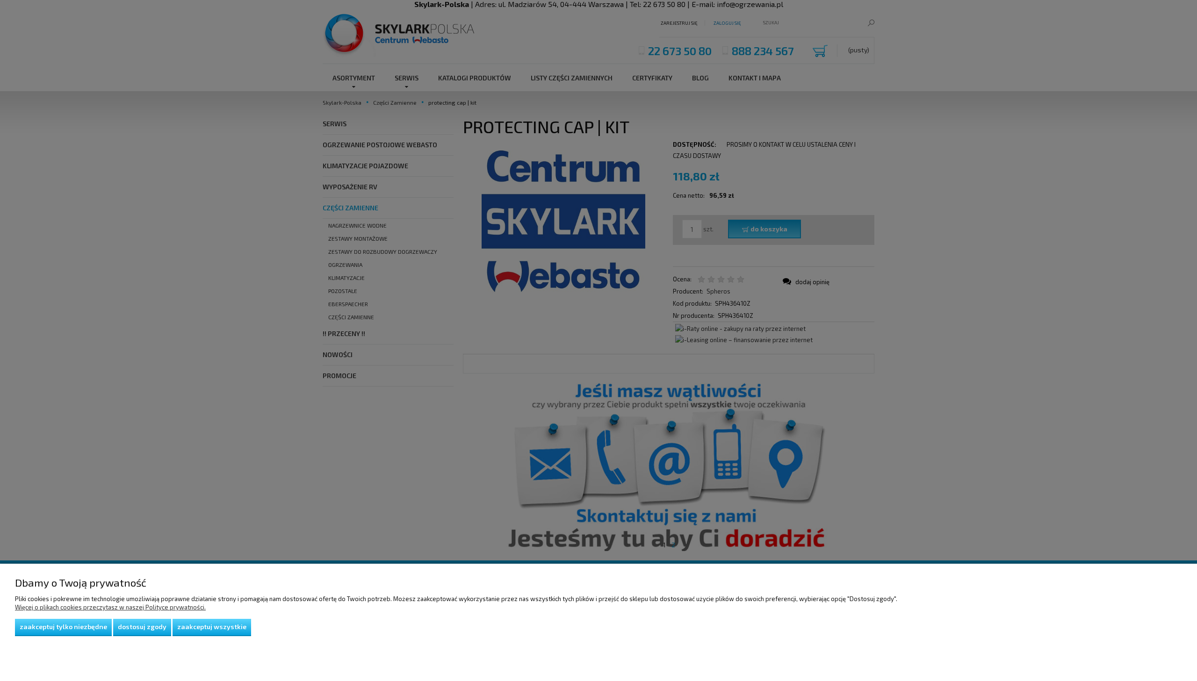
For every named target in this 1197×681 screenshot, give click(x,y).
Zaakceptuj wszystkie (211, 627)
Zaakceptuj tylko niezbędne (63, 627)
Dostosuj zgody (142, 627)
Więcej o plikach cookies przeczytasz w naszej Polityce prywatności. (110, 607)
